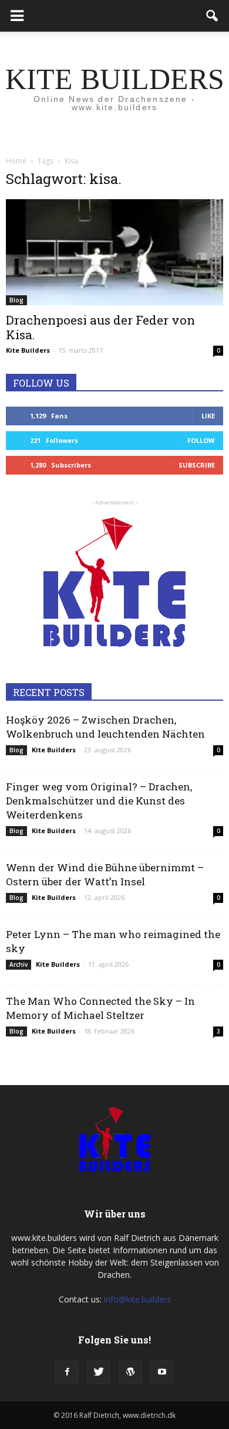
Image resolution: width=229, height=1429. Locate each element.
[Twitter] (98, 1372)
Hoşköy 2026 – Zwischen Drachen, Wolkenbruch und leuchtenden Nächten (105, 727)
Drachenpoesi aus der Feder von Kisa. (100, 327)
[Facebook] (67, 1372)
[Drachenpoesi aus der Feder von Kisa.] (114, 252)
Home (16, 161)
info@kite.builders (137, 1299)
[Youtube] (162, 1372)
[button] (212, 16)
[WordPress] (130, 1372)
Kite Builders (28, 350)
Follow (201, 440)
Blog (16, 300)
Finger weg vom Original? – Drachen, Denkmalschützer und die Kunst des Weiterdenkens (99, 800)
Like (208, 415)
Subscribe (197, 465)
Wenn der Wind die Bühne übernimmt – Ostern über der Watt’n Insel (105, 874)
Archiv (18, 964)
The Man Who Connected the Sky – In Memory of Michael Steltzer (100, 1008)
